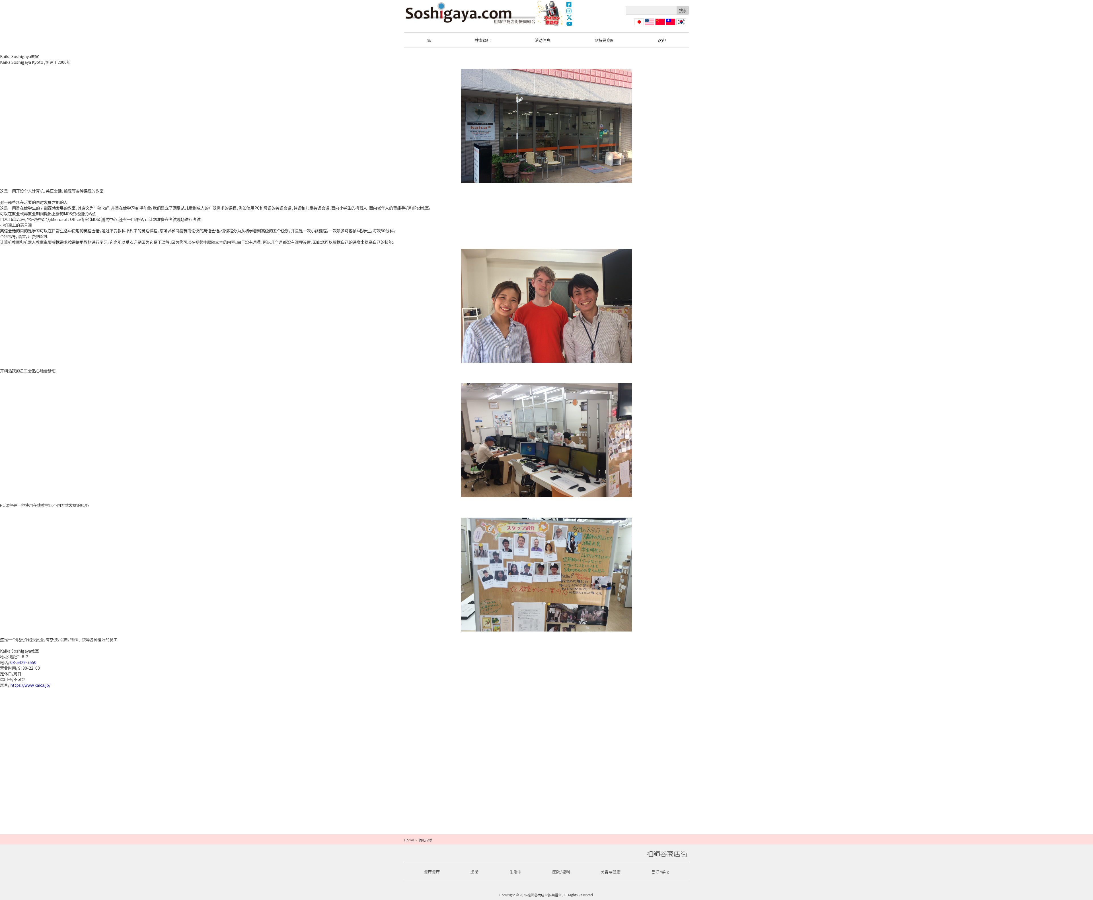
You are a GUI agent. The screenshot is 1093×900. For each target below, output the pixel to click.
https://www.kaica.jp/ (30, 685)
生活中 (515, 872)
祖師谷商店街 (470, 13)
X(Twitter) (569, 17)
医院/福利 (561, 872)
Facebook (569, 4)
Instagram (569, 11)
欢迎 (662, 40)
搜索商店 (483, 40)
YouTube (569, 24)
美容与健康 (611, 872)
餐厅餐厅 (432, 872)
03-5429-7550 (23, 662)
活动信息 (542, 40)
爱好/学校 (660, 872)
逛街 (474, 872)
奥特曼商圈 (550, 13)
